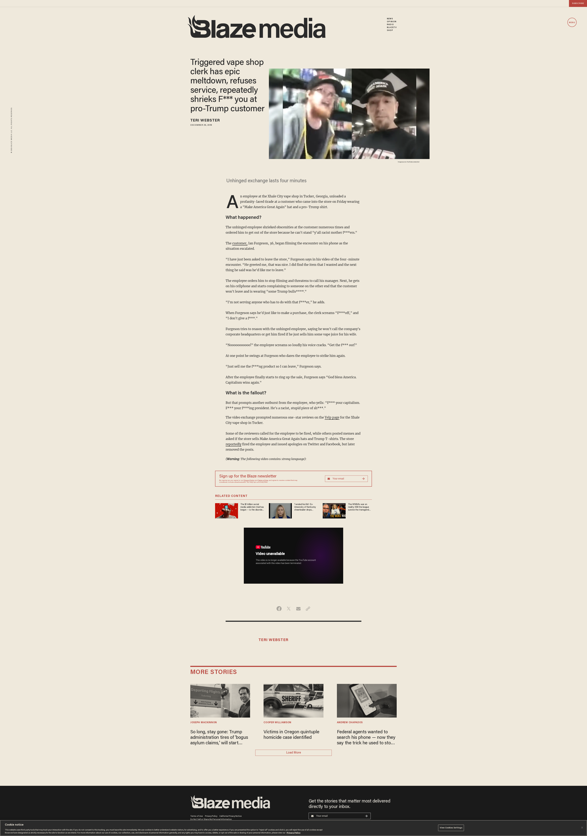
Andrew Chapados (350, 722)
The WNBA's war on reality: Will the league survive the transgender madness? (359, 507)
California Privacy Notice (230, 816)
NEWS (390, 19)
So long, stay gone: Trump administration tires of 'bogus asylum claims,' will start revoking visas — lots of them (219, 738)
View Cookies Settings (451, 828)
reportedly (233, 444)
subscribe (578, 3)
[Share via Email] (298, 608)
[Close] (582, 827)
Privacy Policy (249, 480)
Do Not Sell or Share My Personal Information (211, 819)
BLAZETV (392, 27)
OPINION (391, 22)
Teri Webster (205, 121)
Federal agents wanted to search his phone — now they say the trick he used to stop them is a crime (366, 738)
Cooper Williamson (277, 722)
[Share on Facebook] (279, 608)
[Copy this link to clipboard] (307, 608)
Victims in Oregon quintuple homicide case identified (291, 735)
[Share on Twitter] (288, 608)
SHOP (390, 30)
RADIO (390, 25)
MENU (572, 23)
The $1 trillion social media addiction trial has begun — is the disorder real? (252, 507)
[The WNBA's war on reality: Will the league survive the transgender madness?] (334, 510)
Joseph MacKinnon (203, 722)
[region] (293, 828)
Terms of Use (263, 480)
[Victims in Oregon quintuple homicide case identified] (293, 700)
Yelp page (332, 417)
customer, (239, 243)
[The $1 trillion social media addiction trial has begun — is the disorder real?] (226, 510)
